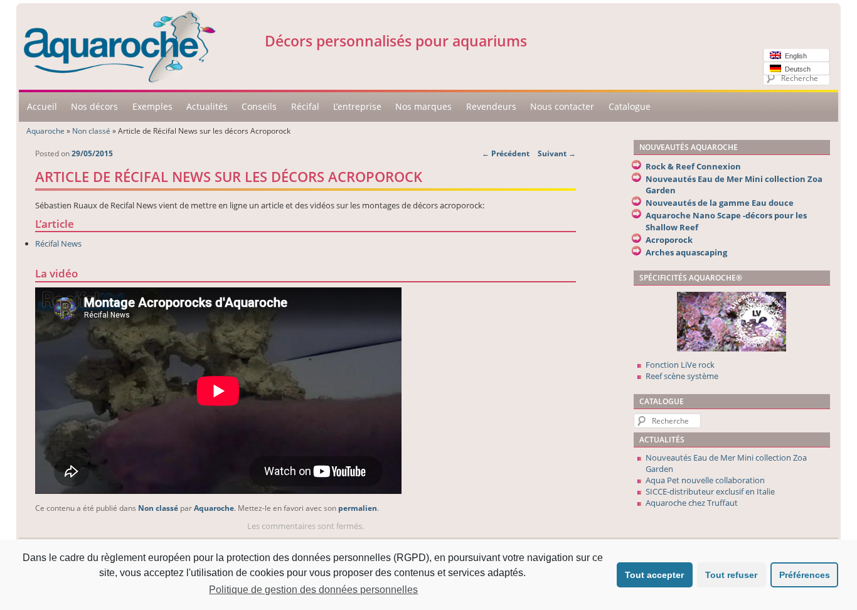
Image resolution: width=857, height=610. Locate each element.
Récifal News (58, 243)
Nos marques (423, 106)
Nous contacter (562, 106)
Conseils (259, 106)
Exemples (152, 106)
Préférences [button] (804, 575)
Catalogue (630, 106)
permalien (357, 508)
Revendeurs (491, 106)
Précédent (506, 153)
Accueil (42, 106)
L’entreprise (357, 106)
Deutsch (796, 69)
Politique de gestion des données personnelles (313, 589)
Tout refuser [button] (731, 575)
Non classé (91, 131)
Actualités (207, 106)
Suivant (557, 153)
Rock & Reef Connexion (693, 166)
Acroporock (669, 239)
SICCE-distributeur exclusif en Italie (710, 491)
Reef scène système (682, 376)
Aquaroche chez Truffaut (692, 502)
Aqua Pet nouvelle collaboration (705, 480)
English (794, 56)
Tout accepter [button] (654, 575)
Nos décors (94, 106)
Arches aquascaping (686, 252)
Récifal (305, 106)
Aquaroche (45, 131)
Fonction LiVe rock (680, 364)
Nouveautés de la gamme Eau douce (720, 202)
